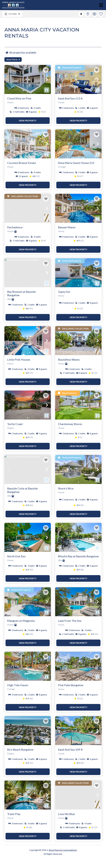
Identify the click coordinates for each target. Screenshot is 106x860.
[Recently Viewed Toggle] (94, 14)
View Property (27, 120)
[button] (8, 79)
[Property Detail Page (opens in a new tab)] (27, 79)
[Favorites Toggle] (101, 14)
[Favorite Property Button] (46, 70)
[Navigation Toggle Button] (101, 5)
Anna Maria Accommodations (63, 850)
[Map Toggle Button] (88, 14)
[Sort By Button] (81, 14)
